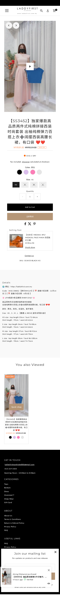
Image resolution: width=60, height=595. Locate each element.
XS (16, 185)
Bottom (7, 488)
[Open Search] (41, 10)
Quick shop (30, 247)
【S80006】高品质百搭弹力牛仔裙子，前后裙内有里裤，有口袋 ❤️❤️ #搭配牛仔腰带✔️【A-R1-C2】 (30, 577)
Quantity (30, 191)
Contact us (29, 256)
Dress (6, 491)
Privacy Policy (10, 527)
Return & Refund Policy (14, 523)
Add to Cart (30, 207)
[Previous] (9, 25)
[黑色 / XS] (10, 437)
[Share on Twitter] (30, 225)
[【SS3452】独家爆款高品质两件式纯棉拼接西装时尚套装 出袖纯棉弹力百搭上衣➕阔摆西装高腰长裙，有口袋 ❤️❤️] (16, 395)
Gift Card (8, 502)
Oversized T (9, 495)
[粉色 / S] (18, 437)
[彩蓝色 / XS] (22, 437)
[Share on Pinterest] (34, 225)
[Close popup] (55, 552)
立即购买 (30, 216)
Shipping (26, 162)
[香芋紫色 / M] (14, 437)
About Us (8, 516)
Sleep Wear (9, 499)
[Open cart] (54, 10)
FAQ (6, 530)
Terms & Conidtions (12, 519)
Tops (6, 484)
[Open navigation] (6, 10)
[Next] (16, 25)
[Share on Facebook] (25, 225)
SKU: (22, 260)
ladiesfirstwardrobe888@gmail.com (19, 464)
